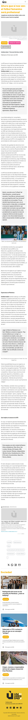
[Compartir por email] (19, 564)
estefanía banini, (11, 553)
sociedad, (9, 542)
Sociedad (4, 43)
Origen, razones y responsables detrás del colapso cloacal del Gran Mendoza (13, 669)
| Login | (18, 715)
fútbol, (8, 546)
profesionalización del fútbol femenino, (15, 549)
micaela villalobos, (21, 553)
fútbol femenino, (17, 542)
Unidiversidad (6, 47)
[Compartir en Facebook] (16, 565)
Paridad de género (14, 43)
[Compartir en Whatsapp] (12, 565)
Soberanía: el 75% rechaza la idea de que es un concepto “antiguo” (12, 631)
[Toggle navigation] (25, 2)
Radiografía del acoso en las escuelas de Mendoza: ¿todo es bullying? (13, 593)
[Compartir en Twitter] (8, 565)
